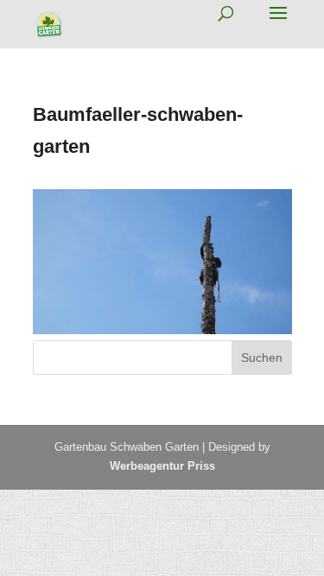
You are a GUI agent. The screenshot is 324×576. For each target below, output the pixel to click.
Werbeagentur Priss (162, 465)
